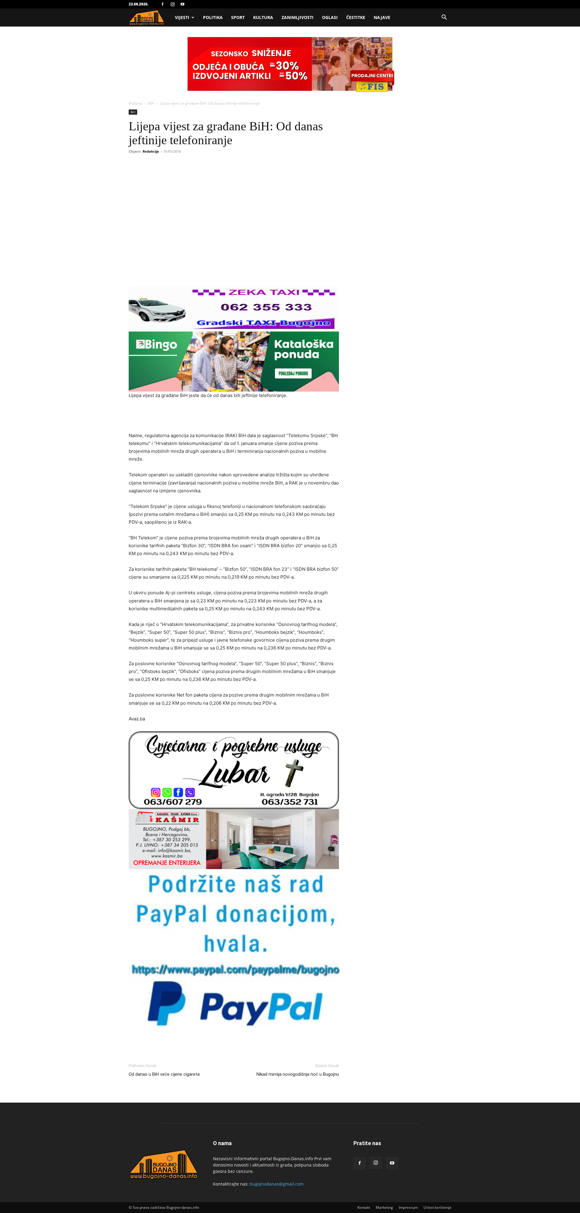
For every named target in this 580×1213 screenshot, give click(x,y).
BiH (151, 103)
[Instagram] (172, 4)
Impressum (408, 1207)
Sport (238, 17)
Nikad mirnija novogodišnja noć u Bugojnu (297, 1074)
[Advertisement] (233, 416)
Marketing (384, 1207)
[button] (444, 18)
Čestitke (355, 17)
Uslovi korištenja (437, 1207)
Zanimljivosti (298, 17)
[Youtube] (182, 4)
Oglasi (330, 17)
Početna (135, 103)
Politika (213, 17)
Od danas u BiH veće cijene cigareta (164, 1074)
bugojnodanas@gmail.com (277, 1184)
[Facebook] (162, 4)
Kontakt (363, 1207)
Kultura (263, 17)
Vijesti (182, 17)
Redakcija (151, 151)
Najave (382, 17)
